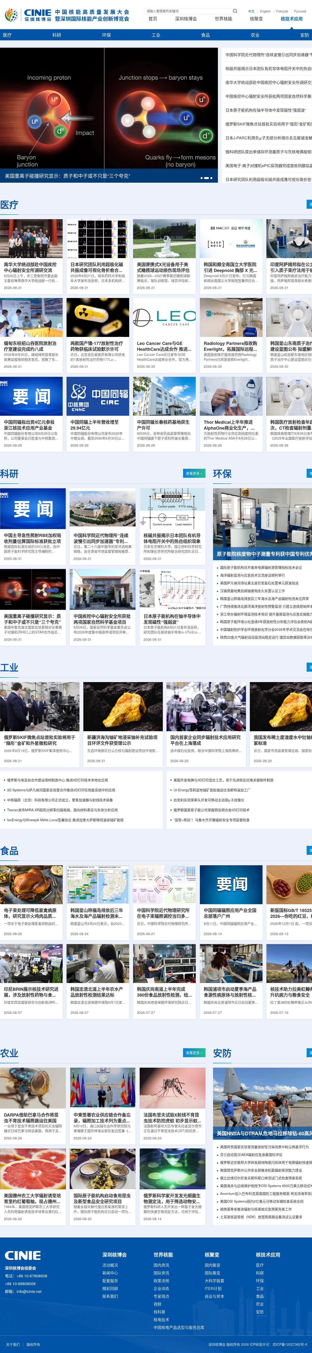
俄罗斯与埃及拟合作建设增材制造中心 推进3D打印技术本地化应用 (57, 780)
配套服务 (110, 1281)
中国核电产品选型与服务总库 (179, 1328)
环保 (106, 35)
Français (282, 11)
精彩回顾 (110, 1289)
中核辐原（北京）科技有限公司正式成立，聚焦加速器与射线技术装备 (60, 800)
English (265, 11)
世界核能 (223, 19)
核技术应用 (292, 19)
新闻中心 (110, 1273)
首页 (152, 19)
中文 (251, 11)
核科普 (159, 1312)
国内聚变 (212, 1265)
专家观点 (161, 1297)
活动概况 (110, 1265)
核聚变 (256, 19)
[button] (202, 178)
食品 (205, 35)
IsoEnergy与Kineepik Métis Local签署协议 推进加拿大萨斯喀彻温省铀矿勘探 (65, 820)
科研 (56, 35)
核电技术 (161, 1320)
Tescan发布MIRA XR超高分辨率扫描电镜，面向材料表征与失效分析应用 (62, 810)
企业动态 (161, 1289)
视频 (157, 1304)
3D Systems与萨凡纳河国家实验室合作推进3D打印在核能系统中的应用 (61, 790)
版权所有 (33, 1345)
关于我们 (13, 1345)
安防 (304, 35)
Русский (300, 11)
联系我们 (110, 1297)
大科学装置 (214, 1281)
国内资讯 (161, 1265)
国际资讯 (161, 1273)
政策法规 (161, 1281)
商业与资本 (214, 1297)
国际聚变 (212, 1273)
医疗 (7, 35)
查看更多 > (194, 474)
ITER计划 (213, 1289)
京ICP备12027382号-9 (290, 1345)
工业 (156, 35)
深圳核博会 (186, 19)
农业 (255, 35)
